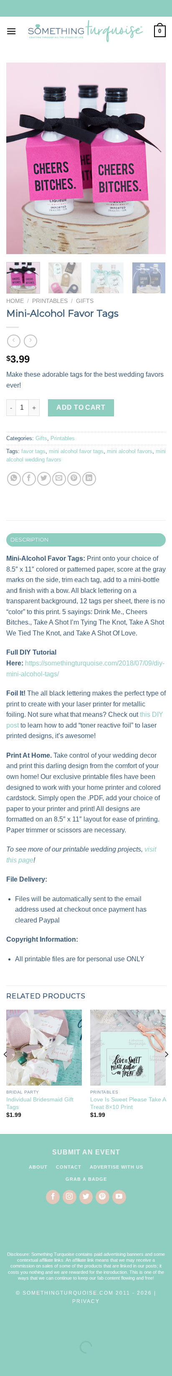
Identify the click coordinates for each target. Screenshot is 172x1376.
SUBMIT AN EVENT (86, 1152)
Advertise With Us (116, 1166)
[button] (86, 1233)
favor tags (33, 451)
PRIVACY (86, 1301)
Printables (50, 301)
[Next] (151, 158)
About (38, 1166)
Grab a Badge (86, 1179)
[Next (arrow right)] (33, 1361)
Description (29, 540)
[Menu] (11, 31)
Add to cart (80, 407)
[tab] (86, 540)
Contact (68, 1166)
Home (15, 301)
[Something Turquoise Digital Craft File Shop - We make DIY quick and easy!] (85, 31)
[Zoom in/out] (33, 1326)
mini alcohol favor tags (76, 451)
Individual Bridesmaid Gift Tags (39, 1103)
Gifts (85, 301)
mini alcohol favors (129, 451)
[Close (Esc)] (8, 1326)
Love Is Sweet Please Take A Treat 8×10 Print (128, 1103)
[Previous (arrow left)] (8, 1361)
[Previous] (20, 158)
